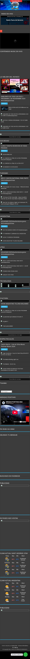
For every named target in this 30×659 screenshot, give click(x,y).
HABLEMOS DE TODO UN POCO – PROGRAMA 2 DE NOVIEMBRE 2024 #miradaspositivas (13, 99)
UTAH (2, 247)
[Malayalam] (8, 387)
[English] (6, 385)
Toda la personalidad (8, 326)
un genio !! (5, 321)
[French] (10, 385)
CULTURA (4, 298)
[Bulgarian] (4, 385)
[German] (12, 385)
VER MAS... (4, 103)
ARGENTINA (5, 216)
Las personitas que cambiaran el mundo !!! (13, 316)
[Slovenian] (8, 389)
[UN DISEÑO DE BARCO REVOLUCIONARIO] (11, 286)
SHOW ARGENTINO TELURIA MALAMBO (13, 241)
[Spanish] (10, 389)
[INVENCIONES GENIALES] (25, 285)
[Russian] (6, 389)
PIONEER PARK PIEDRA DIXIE (10, 271)
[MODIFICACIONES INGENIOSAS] (4, 286)
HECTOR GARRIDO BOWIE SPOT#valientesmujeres (15, 230)
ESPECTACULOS (7, 339)
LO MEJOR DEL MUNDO (9, 77)
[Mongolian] (10, 387)
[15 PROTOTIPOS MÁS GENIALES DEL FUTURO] (18, 285)
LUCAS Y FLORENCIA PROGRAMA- (11, 237)
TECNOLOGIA (5, 281)
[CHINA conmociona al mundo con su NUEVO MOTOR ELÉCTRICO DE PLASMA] (11, 285)
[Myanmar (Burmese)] (12, 387)
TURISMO (4, 173)
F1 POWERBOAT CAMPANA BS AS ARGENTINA (14, 233)
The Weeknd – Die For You (9, 364)
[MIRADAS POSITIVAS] (15, 5)
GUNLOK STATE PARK (8, 274)
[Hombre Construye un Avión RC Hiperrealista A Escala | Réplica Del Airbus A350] (4, 285)
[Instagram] (14, 647)
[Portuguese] (2, 389)
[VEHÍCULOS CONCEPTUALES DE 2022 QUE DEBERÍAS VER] (18, 286)
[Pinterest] (15, 647)
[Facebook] (12, 647)
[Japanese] (4, 387)
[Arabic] (2, 385)
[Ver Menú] (1, 4)
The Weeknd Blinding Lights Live (10, 359)
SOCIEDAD (4, 141)
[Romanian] (4, 389)
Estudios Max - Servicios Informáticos (19, 645)
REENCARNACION (7, 154)
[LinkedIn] (17, 647)
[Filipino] (8, 385)
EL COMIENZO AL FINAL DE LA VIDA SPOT (13, 163)
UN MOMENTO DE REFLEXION (10, 167)
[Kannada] (6, 387)
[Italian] (2, 387)
